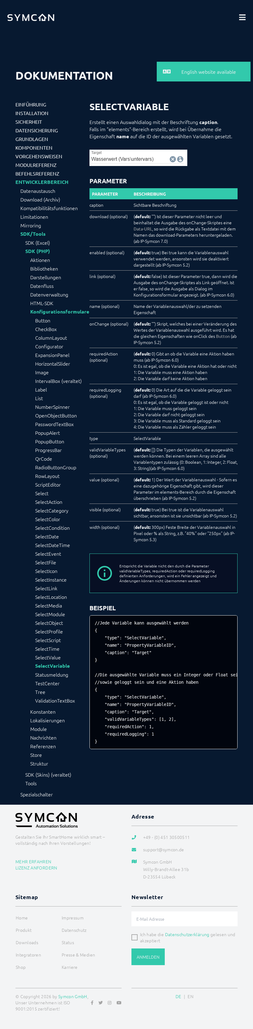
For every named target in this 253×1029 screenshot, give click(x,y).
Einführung (30, 104)
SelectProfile (49, 631)
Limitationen (34, 217)
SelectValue (48, 657)
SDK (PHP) (37, 251)
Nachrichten (43, 737)
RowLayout (47, 476)
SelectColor (47, 519)
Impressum (73, 918)
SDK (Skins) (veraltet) (48, 774)
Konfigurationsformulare (59, 312)
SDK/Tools (33, 234)
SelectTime (47, 648)
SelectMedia (48, 605)
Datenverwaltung (49, 294)
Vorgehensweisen (38, 156)
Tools (31, 783)
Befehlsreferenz (37, 173)
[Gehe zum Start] (241, 994)
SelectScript (48, 640)
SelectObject (49, 623)
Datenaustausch (37, 191)
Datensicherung (36, 130)
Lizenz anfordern (36, 868)
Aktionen (40, 260)
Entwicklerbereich (41, 182)
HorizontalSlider (52, 363)
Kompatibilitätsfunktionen (49, 208)
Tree (40, 692)
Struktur (39, 763)
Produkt (23, 930)
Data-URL (143, 228)
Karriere (70, 967)
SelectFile (45, 562)
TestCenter (47, 683)
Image (42, 372)
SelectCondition (52, 528)
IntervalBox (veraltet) (58, 381)
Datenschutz (74, 930)
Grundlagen (31, 139)
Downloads (27, 942)
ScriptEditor (48, 484)
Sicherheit (28, 121)
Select (41, 493)
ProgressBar (48, 450)
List (39, 398)
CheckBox (46, 329)
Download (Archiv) (40, 199)
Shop (21, 967)
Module (38, 729)
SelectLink (46, 588)
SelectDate (47, 536)
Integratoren (28, 955)
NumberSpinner (52, 407)
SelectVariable (52, 666)
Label (41, 389)
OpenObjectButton (56, 415)
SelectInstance (51, 579)
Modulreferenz (35, 165)
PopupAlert (47, 432)
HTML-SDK (41, 303)
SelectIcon (46, 571)
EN (190, 996)
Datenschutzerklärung (187, 934)
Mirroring (30, 225)
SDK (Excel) (37, 242)
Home (22, 918)
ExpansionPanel (52, 355)
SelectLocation (51, 597)
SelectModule (50, 614)
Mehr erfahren (33, 861)
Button (42, 320)
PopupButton (49, 441)
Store (36, 755)
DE (178, 996)
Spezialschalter (36, 794)
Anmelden (148, 957)
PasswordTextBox (54, 424)
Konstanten (43, 711)
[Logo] (30, 17)
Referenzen (43, 746)
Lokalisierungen (47, 720)
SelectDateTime (52, 545)
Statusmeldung (51, 674)
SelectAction (48, 502)
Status (68, 942)
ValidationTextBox (55, 700)
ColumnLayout (51, 337)
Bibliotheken (44, 268)
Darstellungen (45, 277)
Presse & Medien (78, 955)
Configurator (49, 346)
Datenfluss (42, 286)
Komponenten (33, 147)
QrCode (43, 458)
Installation (31, 113)
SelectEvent (48, 553)
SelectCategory (51, 510)
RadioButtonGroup (55, 467)
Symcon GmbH (72, 996)
